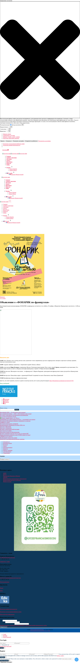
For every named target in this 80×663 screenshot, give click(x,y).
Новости (2, 297)
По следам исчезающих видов (8, 416)
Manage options (7, 134)
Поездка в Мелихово (5, 426)
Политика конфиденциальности (11, 145)
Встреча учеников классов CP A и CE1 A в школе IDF (14, 433)
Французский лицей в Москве (36, 629)
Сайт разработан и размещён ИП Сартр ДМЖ (40, 630)
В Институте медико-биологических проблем (12, 439)
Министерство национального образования (14, 478)
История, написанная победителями (9, 429)
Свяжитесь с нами (5, 561)
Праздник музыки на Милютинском (9, 432)
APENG (5, 477)
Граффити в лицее (5, 422)
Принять (3, 141)
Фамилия (2, 622)
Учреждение (6, 453)
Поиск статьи (3, 408)
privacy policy (60, 655)
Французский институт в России (12, 480)
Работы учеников (7, 450)
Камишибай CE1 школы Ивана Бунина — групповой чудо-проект (17, 419)
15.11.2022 (3, 298)
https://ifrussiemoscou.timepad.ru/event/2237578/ (61, 380)
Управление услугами (9, 135)
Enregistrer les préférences (31, 141)
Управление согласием (6, 662)
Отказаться (8, 141)
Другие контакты (4, 582)
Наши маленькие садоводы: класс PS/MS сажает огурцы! (15, 435)
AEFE (4, 473)
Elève (1, 590)
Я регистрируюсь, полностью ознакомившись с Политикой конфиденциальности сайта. (23, 625)
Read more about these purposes (11, 138)
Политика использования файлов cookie (14, 143)
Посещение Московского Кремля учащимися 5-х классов (15, 421)
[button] (40, 59)
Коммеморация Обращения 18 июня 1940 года (12, 425)
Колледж (5, 444)
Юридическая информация (7, 614)
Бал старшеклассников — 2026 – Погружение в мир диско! (15, 413)
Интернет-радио (7, 443)
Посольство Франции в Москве (11, 476)
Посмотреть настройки (18, 141)
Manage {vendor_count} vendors (11, 137)
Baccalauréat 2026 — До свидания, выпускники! (13, 412)
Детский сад (6, 441)
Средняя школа (7, 451)
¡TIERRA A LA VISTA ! (6, 436)
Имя (1, 620)
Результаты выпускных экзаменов (9, 423)
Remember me (5, 645)
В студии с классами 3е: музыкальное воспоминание (14, 415)
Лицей (5, 446)
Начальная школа (7, 447)
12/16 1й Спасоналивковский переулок (10, 578)
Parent (1, 588)
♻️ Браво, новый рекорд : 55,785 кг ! (10, 418)
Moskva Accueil (7, 481)
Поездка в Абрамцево (6, 428)
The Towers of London (5, 430)
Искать (16, 409)
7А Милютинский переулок (7, 557)
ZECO (4, 474)
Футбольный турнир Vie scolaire (8, 437)
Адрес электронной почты (7, 623)
